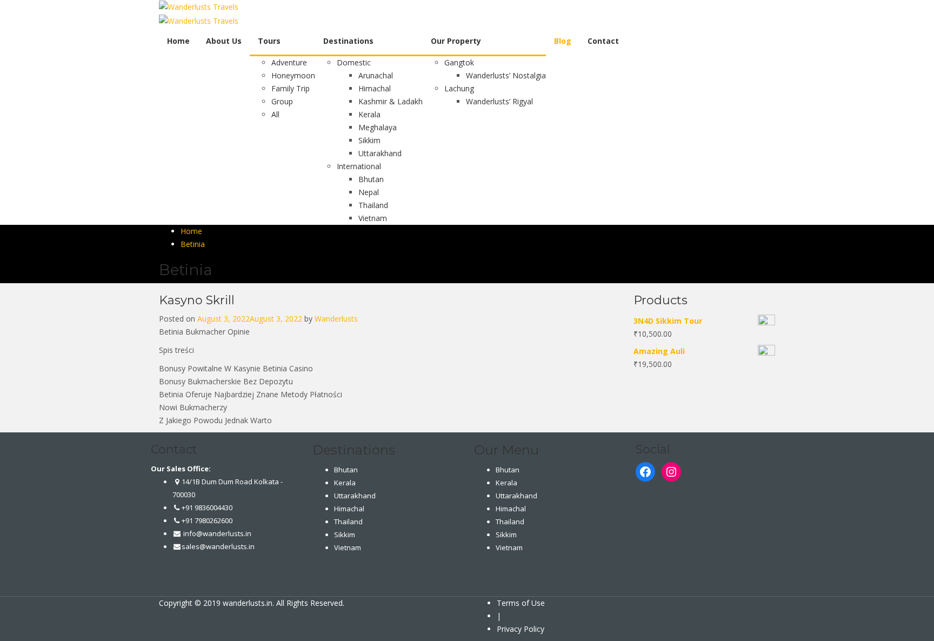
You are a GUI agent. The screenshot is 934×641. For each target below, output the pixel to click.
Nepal (368, 192)
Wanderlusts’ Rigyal (499, 101)
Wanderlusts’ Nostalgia (506, 75)
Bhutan (371, 179)
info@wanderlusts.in (216, 533)
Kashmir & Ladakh (390, 101)
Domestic (354, 62)
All (275, 114)
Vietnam (372, 218)
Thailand (373, 205)
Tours (269, 41)
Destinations (348, 41)
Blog (562, 41)
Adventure (289, 62)
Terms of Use (521, 603)
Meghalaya (377, 127)
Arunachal (375, 75)
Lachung (459, 88)
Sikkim (369, 140)
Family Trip (290, 88)
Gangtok (459, 62)
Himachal (374, 88)
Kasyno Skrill (197, 300)
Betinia (193, 244)
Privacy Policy (520, 629)
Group (282, 101)
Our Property (456, 41)
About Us (224, 41)
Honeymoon (293, 75)
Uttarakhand (380, 153)
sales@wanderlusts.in (218, 546)
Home (178, 41)
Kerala (369, 114)
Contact (603, 41)
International (359, 166)
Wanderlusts (336, 318)
